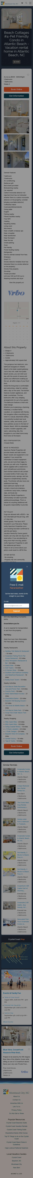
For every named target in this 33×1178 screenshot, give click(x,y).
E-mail (6, 601)
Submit (16, 611)
